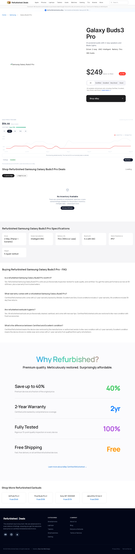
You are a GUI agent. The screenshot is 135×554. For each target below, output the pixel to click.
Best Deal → (128, 160)
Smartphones (52, 522)
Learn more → (106, 90)
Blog (71, 525)
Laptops (51, 2)
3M (15, 131)
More (101, 2)
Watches (74, 2)
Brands (94, 2)
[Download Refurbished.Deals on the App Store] (17, 534)
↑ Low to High (8, 176)
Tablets (59, 2)
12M (20, 131)
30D (9, 131)
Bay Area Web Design (44, 549)
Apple (37, 2)
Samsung (13, 15)
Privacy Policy (116, 549)
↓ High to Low (21, 176)
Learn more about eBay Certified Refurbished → (67, 467)
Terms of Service (76, 533)
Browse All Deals (67, 208)
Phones (43, 2)
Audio (67, 2)
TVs (88, 2)
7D (4, 131)
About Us (73, 522)
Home (4, 15)
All (25, 131)
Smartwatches (53, 533)
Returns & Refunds (76, 529)
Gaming (82, 2)
